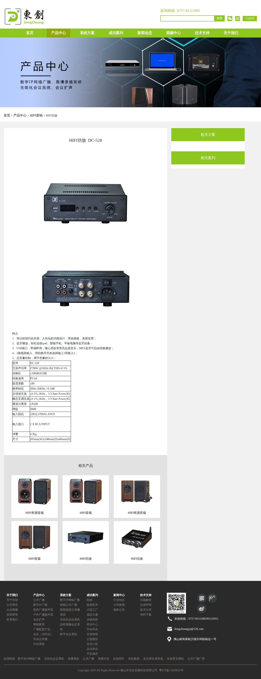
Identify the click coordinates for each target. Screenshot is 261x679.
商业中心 (92, 624)
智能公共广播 (68, 604)
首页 (29, 33)
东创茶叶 (118, 658)
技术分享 (146, 609)
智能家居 (39, 624)
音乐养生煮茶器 (153, 658)
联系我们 (12, 619)
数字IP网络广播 (70, 599)
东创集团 (133, 658)
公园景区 (92, 639)
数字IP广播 (40, 604)
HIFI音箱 (86, 512)
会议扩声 (39, 619)
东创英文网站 (175, 658)
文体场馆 (92, 634)
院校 (89, 599)
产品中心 (58, 33)
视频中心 (173, 33)
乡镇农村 (92, 619)
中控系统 (39, 644)
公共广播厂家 (196, 658)
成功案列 (116, 33)
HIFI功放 (86, 558)
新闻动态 (144, 33)
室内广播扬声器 (43, 609)
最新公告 (119, 609)
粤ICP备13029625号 (171, 670)
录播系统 (73, 658)
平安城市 (92, 653)
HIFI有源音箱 (34, 512)
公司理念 (12, 604)
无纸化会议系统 (70, 619)
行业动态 (119, 599)
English (250, 18)
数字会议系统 (68, 634)
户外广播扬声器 (43, 614)
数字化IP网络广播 (29, 658)
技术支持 (202, 33)
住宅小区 (92, 644)
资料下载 (146, 614)
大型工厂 (92, 609)
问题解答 (146, 599)
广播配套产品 (41, 629)
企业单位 (92, 648)
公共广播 (39, 599)
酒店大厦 (92, 614)
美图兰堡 (103, 658)
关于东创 (12, 599)
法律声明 (146, 604)
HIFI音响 (36, 115)
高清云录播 (40, 639)
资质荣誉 (12, 614)
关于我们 (231, 33)
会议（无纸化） (43, 634)
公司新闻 (119, 604)
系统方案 (87, 33)
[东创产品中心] (130, 72)
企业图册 (12, 609)
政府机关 (92, 604)
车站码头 (92, 629)
